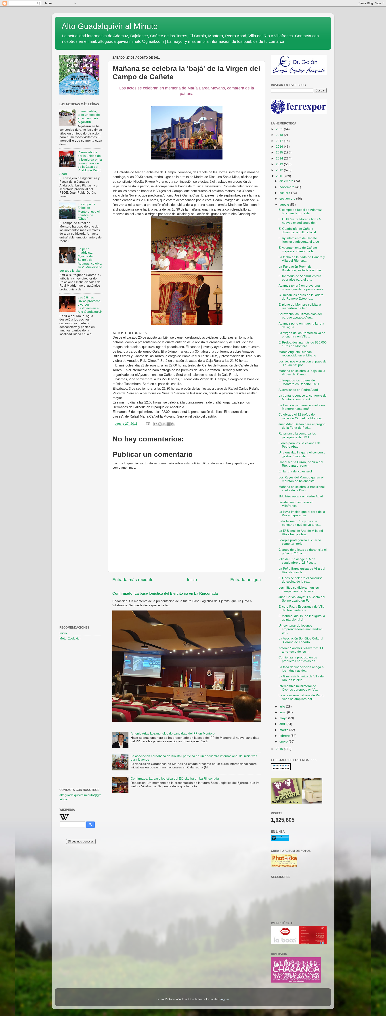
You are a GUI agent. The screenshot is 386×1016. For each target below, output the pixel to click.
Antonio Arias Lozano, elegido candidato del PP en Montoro (173, 733)
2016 (280, 146)
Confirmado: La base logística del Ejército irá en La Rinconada (165, 593)
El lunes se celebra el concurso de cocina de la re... (301, 579)
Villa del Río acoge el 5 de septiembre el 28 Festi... (297, 560)
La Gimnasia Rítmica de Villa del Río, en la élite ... (301, 678)
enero (284, 741)
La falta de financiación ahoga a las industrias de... (301, 668)
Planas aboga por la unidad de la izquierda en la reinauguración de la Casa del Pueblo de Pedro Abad (80, 163)
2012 (280, 170)
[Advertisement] (80, 412)
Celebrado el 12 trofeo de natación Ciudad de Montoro (300, 416)
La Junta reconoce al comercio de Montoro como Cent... (303, 397)
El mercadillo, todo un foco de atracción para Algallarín (89, 117)
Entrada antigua (245, 579)
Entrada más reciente (132, 579)
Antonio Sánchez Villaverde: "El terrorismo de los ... (301, 649)
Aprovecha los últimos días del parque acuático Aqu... (300, 315)
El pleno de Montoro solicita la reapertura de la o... (300, 306)
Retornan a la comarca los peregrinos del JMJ (297, 435)
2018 (280, 135)
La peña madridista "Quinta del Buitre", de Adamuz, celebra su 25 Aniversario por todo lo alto (80, 259)
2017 (280, 141)
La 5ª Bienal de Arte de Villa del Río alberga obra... (301, 532)
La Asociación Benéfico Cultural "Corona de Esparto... (301, 640)
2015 (280, 152)
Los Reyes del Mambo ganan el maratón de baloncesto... (301, 479)
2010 (280, 749)
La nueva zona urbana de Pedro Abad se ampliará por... (301, 697)
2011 (279, 176)
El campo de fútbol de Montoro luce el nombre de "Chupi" (89, 211)
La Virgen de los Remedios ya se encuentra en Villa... (302, 334)
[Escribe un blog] (160, 424)
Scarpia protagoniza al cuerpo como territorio (300, 541)
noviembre (287, 187)
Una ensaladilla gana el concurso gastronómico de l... (302, 454)
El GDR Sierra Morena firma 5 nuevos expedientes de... (300, 220)
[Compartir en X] (164, 424)
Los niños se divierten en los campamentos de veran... (299, 589)
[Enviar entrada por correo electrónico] (147, 423)
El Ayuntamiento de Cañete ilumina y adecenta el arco (299, 239)
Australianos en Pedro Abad (298, 389)
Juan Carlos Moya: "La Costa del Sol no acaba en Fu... (302, 598)
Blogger (223, 999)
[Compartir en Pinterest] (172, 424)
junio (283, 712)
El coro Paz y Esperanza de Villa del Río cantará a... (301, 608)
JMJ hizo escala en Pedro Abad (301, 496)
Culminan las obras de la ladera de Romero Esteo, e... (301, 296)
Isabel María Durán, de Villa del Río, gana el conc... (301, 463)
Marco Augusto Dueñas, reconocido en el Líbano (297, 353)
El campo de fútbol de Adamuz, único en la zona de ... (301, 211)
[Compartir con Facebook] (168, 424)
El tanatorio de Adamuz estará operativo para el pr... (300, 277)
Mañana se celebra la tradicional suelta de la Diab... (302, 488)
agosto (284, 204)
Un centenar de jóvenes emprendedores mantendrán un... (301, 629)
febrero (285, 735)
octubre (285, 193)
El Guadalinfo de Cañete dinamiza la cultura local (297, 230)
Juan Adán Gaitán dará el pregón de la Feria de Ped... (302, 425)
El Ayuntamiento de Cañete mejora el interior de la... (298, 249)
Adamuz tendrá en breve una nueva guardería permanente (301, 287)
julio (282, 706)
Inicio (192, 579)
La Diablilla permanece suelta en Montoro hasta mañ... (302, 407)
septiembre (287, 198)
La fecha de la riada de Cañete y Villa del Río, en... (302, 258)
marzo (284, 730)
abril (282, 724)
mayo (283, 718)
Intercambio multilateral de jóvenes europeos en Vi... (298, 687)
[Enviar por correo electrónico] (155, 424)
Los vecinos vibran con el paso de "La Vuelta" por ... (303, 363)
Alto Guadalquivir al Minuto (110, 26)
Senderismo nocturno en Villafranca (296, 504)
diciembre (286, 181)
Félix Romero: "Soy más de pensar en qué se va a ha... (300, 522)
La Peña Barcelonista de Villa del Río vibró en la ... (302, 570)
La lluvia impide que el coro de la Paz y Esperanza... (302, 513)
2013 (280, 164)
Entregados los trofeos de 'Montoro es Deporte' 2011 (299, 382)
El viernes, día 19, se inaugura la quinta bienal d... (302, 617)
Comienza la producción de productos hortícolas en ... (299, 659)
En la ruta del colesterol (295, 471)
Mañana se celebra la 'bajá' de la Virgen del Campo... (302, 372)
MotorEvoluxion (70, 638)
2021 (280, 129)
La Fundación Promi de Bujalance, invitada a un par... (301, 268)
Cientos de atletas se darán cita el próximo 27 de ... (303, 551)
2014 (280, 158)
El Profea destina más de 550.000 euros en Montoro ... (303, 344)
